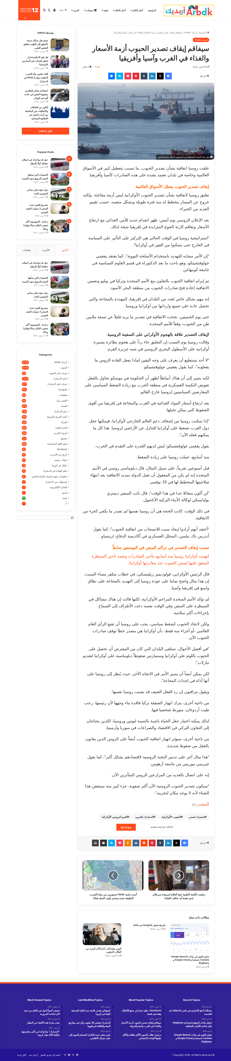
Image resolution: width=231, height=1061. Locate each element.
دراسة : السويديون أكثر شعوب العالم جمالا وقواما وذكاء (35, 225)
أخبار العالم (137, 10)
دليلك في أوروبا (59, 465)
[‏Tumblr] (144, 76)
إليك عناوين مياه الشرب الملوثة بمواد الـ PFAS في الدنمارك (36, 77)
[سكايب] (119, 76)
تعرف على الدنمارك (57, 384)
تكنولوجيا (63, 389)
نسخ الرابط (126, 827)
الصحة (64, 406)
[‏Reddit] (144, 843)
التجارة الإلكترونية (58, 487)
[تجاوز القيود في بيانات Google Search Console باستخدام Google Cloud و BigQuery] (189, 938)
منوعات (90, 10)
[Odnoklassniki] (127, 843)
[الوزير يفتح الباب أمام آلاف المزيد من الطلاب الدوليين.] (102, 934)
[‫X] (160, 76)
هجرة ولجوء (61, 427)
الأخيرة (46, 250)
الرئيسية (152, 10)
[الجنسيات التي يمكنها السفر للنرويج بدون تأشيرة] (60, 179)
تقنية (106, 10)
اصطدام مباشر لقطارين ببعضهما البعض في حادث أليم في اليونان (36, 94)
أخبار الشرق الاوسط (57, 416)
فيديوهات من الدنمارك (56, 481)
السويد (64, 367)
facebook (62, 449)
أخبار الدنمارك (60, 378)
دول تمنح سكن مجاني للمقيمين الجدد (37, 191)
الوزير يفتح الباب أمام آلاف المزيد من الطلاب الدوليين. (103, 950)
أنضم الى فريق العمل (50, 1055)
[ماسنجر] (111, 76)
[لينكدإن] (152, 76)
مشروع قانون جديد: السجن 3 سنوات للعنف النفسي (37, 208)
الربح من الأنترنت (58, 454)
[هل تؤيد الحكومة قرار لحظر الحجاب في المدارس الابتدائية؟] (60, 61)
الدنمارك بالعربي (144, 816)
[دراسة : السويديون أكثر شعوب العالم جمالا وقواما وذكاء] (60, 226)
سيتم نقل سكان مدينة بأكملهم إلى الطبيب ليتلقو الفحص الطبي (36, 43)
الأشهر (65, 250)
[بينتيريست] (136, 76)
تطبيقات (63, 394)
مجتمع (64, 438)
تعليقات (26, 250)
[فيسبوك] (168, 76)
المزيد (76, 10)
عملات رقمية (60, 460)
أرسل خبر (33, 1055)
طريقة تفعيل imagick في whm (149, 925)
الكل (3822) (45, 131)
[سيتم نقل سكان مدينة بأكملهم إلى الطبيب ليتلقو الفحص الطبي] (60, 45)
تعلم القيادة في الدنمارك (55, 470)
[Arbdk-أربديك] (189, 10)
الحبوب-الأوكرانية (171, 816)
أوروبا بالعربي (60, 433)
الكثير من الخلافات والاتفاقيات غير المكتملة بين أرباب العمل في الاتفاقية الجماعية (36, 112)
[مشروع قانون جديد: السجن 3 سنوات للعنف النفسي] (60, 208)
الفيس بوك (61, 400)
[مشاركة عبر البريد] (103, 843)
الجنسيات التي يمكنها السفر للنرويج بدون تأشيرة (35, 176)
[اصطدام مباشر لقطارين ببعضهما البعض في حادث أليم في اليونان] (60, 95)
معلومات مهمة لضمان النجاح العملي (49, 476)
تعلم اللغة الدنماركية (57, 443)
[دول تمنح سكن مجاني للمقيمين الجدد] (60, 194)
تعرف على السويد (58, 373)
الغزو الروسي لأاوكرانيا (114, 816)
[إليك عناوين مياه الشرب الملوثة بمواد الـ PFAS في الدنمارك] (60, 78)
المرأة (64, 422)
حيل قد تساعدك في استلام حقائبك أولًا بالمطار (35, 161)
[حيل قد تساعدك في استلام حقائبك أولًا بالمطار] (60, 164)
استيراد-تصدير (197, 816)
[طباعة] (95, 843)
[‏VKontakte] (136, 843)
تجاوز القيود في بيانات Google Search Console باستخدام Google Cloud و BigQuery (190, 959)
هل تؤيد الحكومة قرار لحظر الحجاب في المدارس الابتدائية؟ (35, 60)
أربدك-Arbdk (190, 32)
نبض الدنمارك (60, 411)
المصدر (203, 804)
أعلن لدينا (21, 1055)
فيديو (64, 492)
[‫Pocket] (127, 76)
